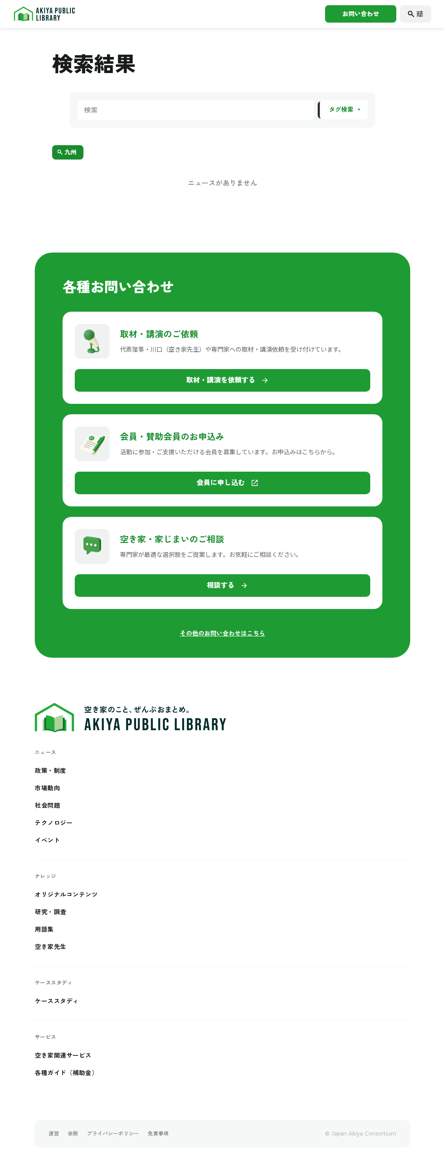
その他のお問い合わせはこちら (222, 633)
